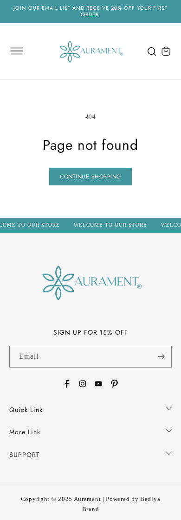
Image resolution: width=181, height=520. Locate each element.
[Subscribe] (161, 357)
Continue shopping (90, 176)
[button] (16, 51)
